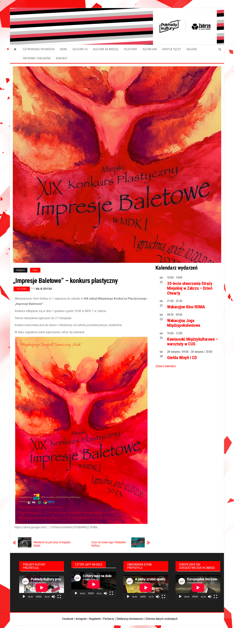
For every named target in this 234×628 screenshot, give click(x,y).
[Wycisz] (53, 596)
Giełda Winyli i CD (182, 357)
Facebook (67, 619)
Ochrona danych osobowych (162, 619)
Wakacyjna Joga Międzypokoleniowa (183, 323)
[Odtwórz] (24, 596)
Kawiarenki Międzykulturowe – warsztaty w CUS (192, 342)
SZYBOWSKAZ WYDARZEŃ (38, 49)
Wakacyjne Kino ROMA (186, 306)
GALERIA (191, 49)
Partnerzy (108, 619)
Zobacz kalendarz (165, 366)
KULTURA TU (80, 49)
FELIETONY (130, 49)
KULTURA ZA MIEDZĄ (105, 49)
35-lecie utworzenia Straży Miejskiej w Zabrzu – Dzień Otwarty (189, 288)
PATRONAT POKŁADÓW (36, 58)
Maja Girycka (44, 288)
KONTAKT (61, 58)
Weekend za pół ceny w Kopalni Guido (51, 544)
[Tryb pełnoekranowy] (59, 596)
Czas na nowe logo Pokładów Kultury (108, 544)
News (35, 270)
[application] (41, 587)
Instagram (81, 619)
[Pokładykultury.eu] (15, 49)
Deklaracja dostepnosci (129, 619)
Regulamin (95, 619)
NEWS (63, 49)
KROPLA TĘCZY (171, 49)
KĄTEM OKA (150, 49)
